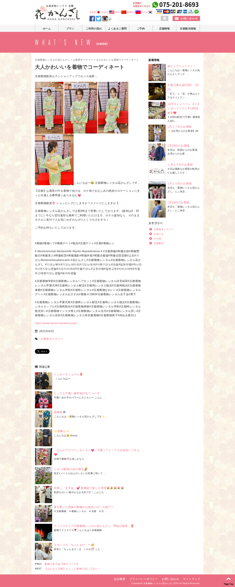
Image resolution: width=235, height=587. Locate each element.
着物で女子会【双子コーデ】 (61, 564)
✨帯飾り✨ (62, 431)
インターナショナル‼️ (68, 374)
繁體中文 (131, 12)
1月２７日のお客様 (179, 126)
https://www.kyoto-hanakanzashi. (56, 323)
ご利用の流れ (94, 28)
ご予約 (141, 28)
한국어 (144, 12)
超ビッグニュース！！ (181, 66)
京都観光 (159, 243)
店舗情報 (164, 28)
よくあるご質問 (117, 28)
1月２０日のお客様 (179, 183)
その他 (157, 238)
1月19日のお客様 (178, 202)
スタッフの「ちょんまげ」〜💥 (74, 544)
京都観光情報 (188, 28)
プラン (70, 28)
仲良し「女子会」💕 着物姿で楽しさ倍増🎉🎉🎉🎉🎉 (89, 488)
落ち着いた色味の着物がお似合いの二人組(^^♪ (83, 507)
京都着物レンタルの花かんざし (52, 59)
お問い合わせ (170, 579)
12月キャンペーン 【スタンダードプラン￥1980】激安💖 (183, 108)
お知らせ (159, 234)
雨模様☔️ (60, 412)
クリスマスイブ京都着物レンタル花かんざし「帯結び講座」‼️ (94, 525)
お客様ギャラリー (83, 59)
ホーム (47, 28)
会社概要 (119, 579)
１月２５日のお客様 (180, 164)
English (105, 12)
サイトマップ (191, 579)
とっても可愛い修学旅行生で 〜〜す (77, 393)
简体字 (118, 12)
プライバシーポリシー (143, 579)
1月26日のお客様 (178, 145)
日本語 (92, 12)
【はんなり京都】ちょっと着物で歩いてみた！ (72, 568)
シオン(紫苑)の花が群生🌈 (71, 469)
